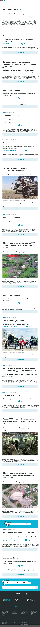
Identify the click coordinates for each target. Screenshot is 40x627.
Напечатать (34, 17)
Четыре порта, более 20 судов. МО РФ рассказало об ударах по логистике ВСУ (20, 369)
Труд (25, 43)
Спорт (16, 598)
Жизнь (6, 5)
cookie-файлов (21, 625)
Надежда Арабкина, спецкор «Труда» (9, 150)
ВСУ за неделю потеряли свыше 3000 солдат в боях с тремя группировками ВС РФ (19, 245)
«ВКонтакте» (25, 200)
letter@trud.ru (26, 624)
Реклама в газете (29, 599)
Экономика (28, 595)
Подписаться (36, 587)
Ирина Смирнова (5, 43)
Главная (3, 5)
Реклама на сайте (29, 598)
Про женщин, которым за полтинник (18, 532)
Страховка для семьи (11, 143)
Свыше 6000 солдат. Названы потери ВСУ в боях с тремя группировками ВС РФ (19, 421)
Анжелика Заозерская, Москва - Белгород (10, 326)
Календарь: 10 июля (11, 395)
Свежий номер (17, 593)
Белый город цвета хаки (13, 321)
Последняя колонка (11, 90)
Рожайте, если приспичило (14, 36)
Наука (16, 600)
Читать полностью (20, 52)
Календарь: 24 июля (11, 116)
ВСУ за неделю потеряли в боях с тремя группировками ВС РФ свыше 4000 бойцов (18, 475)
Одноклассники (18, 605)
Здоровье (16, 599)
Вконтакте (17, 602)
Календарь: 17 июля (11, 558)
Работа (16, 595)
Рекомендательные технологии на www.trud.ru (31, 601)
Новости (16, 594)
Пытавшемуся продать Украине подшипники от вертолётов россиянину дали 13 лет (19, 64)
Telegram (16, 606)
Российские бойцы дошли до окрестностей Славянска (15, 169)
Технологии (17, 601)
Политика (27, 594)
